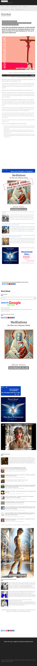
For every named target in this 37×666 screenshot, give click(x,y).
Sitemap (2, 661)
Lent (20, 6)
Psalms (12, 9)
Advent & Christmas (14, 6)
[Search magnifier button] (35, 298)
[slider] (33, 75)
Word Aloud (3, 659)
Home (2, 6)
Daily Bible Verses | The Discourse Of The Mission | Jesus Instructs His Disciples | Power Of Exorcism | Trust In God (18, 212)
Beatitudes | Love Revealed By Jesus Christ (9, 21)
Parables (7, 6)
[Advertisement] (18, 145)
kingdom (6, 117)
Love (29, 72)
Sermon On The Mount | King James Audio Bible (10, 24)
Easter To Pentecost (4, 9)
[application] (18, 75)
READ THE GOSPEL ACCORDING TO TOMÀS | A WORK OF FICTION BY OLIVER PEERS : (15, 524)
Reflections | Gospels (19, 9)
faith (33, 84)
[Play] (3, 75)
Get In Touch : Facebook (9, 661)
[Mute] (31, 75)
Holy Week (25, 6)
